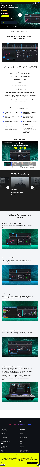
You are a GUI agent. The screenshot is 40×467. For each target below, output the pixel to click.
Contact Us (22, 446)
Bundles (21, 433)
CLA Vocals (2, 438)
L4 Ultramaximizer (3, 433)
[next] (37, 163)
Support (2, 450)
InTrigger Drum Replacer (4, 437)
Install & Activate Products (24, 437)
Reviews (27, 31)
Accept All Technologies (32, 462)
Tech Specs (22, 31)
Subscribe (13, 16)
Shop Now (30, 0)
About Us (21, 447)
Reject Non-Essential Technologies (19, 462)
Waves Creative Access (23, 430)
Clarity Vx (2, 434)
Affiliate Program (3, 451)
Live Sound (22, 438)
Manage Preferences (6, 462)
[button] (2, 465)
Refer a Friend (22, 441)
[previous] (7, 187)
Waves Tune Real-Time (4, 430)
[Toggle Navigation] (5, 3)
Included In (17, 31)
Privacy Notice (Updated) (24, 450)
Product (12, 31)
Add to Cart (5, 16)
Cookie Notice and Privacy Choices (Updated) (26, 451)
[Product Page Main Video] (20, 15)
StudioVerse (22, 434)
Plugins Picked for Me (4, 447)
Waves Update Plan (4, 446)
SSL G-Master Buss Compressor (6, 441)
